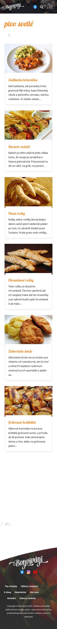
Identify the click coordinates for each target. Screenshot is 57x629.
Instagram (28, 572)
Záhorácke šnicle (20, 351)
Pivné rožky (16, 213)
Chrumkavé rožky (20, 280)
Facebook (35, 7)
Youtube (35, 572)
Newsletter (20, 592)
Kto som (34, 592)
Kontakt (11, 598)
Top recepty (11, 586)
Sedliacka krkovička (22, 80)
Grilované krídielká (22, 422)
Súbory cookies (27, 598)
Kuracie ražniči (19, 146)
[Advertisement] (28, 487)
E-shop (7, 592)
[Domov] (13, 6)
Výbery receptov (29, 586)
